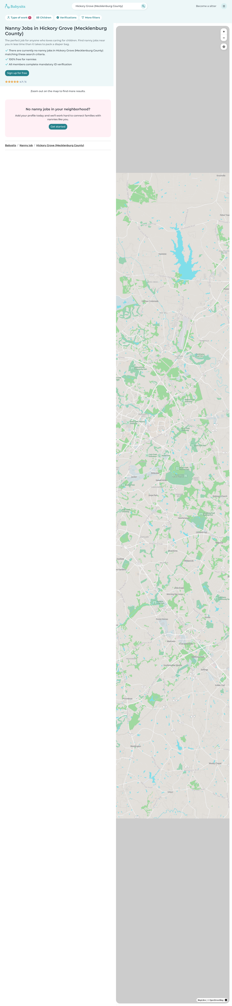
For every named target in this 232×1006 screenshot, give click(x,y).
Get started (58, 126)
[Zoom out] (224, 38)
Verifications (67, 17)
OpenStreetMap (216, 1000)
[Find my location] (224, 46)
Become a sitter (206, 6)
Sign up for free (17, 73)
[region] (172, 514)
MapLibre (202, 1000)
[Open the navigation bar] (224, 6)
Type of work (20, 17)
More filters (92, 17)
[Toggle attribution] (226, 1000)
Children (45, 17)
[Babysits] (15, 6)
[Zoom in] (224, 31)
